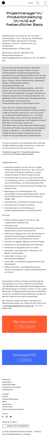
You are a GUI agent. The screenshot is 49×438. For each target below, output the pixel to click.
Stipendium (7, 382)
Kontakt (5, 394)
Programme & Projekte (11, 387)
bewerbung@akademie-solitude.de (19, 306)
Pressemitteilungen (10, 399)
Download (26, 360)
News (4, 401)
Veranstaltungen (9, 384)
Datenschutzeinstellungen (13, 409)
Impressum (6, 404)
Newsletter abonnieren (17, 426)
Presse (5, 396)
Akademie (6, 379)
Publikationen (7, 390)
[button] (44, 3)
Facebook (3, 417)
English (30, 3)
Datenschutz (7, 407)
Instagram (7, 417)
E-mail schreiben (26, 327)
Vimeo (11, 417)
